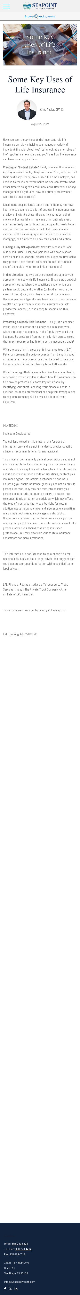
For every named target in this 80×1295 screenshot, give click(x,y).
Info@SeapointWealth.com (19, 1282)
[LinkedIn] (16, 1290)
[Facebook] (5, 1290)
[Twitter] (10, 1290)
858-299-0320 (20, 1243)
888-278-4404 (23, 1249)
